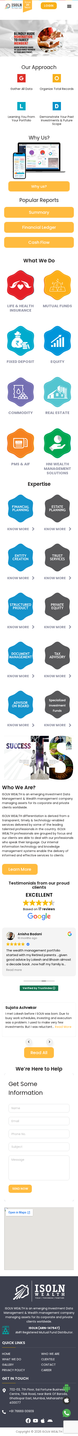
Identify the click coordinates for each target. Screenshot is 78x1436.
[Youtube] (35, 1420)
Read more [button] (14, 970)
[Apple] (42, 1420)
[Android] (50, 1420)
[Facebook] (28, 1420)
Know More (18, 529)
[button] (69, 6)
